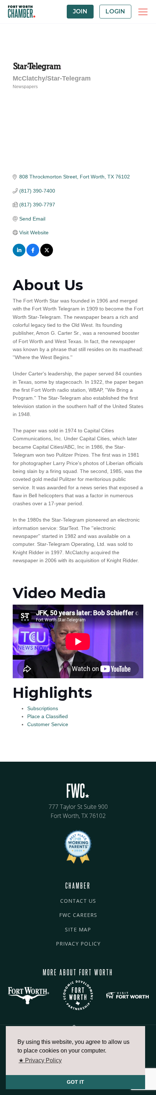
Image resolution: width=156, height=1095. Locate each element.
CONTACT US (78, 900)
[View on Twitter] (46, 255)
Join (80, 11)
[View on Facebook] (32, 255)
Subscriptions (42, 708)
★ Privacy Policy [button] (40, 1060)
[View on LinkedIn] (19, 255)
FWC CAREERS (78, 915)
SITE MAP (78, 929)
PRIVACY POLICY (78, 943)
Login (115, 11)
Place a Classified (47, 716)
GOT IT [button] (75, 1082)
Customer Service (47, 724)
